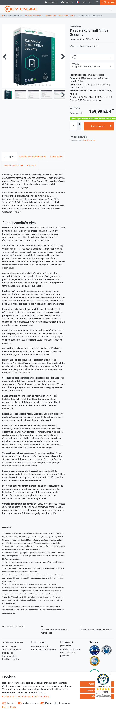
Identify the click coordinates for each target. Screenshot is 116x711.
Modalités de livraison (70, 649)
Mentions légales (41, 696)
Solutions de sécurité (33, 16)
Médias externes (30, 703)
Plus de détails (9, 707)
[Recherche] (90, 2)
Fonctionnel (64, 703)
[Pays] (77, 2)
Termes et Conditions (12, 649)
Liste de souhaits (80, 137)
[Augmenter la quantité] (79, 124)
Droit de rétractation (40, 646)
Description (10, 156)
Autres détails (56, 156)
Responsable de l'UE (13, 165)
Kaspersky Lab (50, 16)
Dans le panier (97, 126)
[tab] (9, 156)
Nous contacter (9, 646)
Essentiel (11, 703)
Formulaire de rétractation (43, 649)
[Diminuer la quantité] (79, 128)
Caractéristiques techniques (32, 156)
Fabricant (31, 165)
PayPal (48, 703)
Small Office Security (66, 16)
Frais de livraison (88, 140)
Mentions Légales (10, 659)
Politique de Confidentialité (9, 654)
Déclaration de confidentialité (17, 696)
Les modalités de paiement (68, 654)
